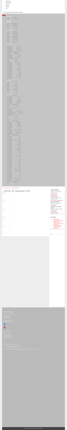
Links (7, 8)
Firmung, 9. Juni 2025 (16, 163)
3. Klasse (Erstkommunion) (12, 34)
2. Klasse (11, 32)
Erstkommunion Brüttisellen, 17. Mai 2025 (15, 168)
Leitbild (10, 105)
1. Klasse (10, 31)
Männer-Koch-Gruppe (13, 91)
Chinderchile (14, 46)
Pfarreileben (8, 44)
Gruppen (8, 80)
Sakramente (8, 22)
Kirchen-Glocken (15, 124)
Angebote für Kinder (12, 45)
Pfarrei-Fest (14, 126)
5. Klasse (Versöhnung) (11, 38)
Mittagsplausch (15, 62)
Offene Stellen (11, 182)
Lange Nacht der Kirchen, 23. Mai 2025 (15, 162)
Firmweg (10, 42)
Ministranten (14, 49)
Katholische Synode (15, 109)
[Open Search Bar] (2, 14)
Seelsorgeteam (15, 99)
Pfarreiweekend (12, 60)
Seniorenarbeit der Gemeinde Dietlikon (15, 72)
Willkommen (8, 0)
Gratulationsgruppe (12, 87)
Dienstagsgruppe (12, 82)
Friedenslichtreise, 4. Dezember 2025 (16, 142)
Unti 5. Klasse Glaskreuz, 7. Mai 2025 (16, 172)
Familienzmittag (15, 54)
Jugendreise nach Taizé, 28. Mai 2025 (15, 160)
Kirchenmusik (14, 101)
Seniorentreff (14, 68)
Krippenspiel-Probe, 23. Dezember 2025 (15, 137)
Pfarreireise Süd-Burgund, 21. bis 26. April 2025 (16, 177)
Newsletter (8, 3)
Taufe (10, 23)
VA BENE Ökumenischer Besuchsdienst (16, 67)
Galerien (7, 6)
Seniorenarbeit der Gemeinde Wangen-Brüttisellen (15, 75)
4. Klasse (11, 36)
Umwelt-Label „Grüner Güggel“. (13, 119)
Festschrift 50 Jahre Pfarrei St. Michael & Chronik (15, 128)
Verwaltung (14, 102)
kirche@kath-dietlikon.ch (8, 321)
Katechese (14, 100)
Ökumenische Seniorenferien (14, 65)
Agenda (10, 17)
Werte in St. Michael (12, 106)
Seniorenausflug (15, 70)
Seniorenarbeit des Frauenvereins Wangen (16, 78)
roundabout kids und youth (15, 51)
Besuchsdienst (12, 81)
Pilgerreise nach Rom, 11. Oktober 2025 (16, 147)
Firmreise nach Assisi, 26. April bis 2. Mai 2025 (16, 174)
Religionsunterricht (9, 30)
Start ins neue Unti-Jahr (58, 220)
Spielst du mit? (56, 219)
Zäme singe (14, 57)
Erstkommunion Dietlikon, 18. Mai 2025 (16, 166)
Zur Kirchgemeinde (15, 108)
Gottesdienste (9, 21)
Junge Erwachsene (12, 59)
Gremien (10, 107)
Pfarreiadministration (16, 98)
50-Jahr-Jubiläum (12, 121)
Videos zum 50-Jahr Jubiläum (15, 131)
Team (10, 95)
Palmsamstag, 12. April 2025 (16, 180)
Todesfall (11, 28)
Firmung (10, 24)
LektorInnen (11, 88)
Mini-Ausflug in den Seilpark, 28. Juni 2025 (16, 157)
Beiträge (7, 5)
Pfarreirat (14, 111)
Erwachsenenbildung (13, 84)
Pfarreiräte (17, 112)
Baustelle (13, 122)
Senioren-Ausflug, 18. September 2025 (16, 153)
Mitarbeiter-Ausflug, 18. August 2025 (16, 155)
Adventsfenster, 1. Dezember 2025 (15, 144)
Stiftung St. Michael (15, 114)
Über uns (8, 94)
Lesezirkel (11, 90)
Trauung (10, 25)
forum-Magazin (8, 2)
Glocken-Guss (14, 123)
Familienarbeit (11, 53)
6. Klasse (10, 39)
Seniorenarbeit (12, 61)
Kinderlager (14, 47)
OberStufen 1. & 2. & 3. (13, 41)
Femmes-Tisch (12, 86)
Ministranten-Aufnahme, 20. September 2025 (15, 149)
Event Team (11, 85)
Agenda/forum (9, 16)
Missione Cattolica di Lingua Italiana (13, 117)
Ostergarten (14, 133)
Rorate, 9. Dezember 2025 (15, 139)
